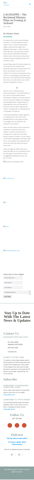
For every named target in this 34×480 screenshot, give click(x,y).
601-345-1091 (13, 348)
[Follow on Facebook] (10, 425)
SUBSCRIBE (7, 296)
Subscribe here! (9, 409)
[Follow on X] (17, 425)
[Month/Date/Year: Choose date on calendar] (30, 293)
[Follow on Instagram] (24, 425)
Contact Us (12, 352)
